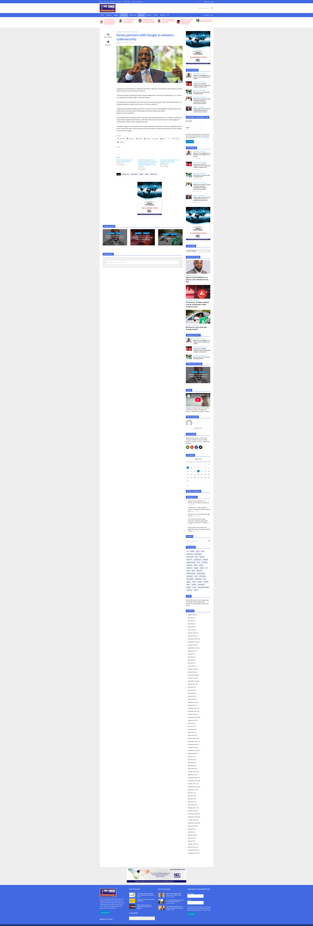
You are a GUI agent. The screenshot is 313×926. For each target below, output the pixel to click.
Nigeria (188, 582)
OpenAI (200, 582)
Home (100, 1)
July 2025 (190, 654)
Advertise (112, 1)
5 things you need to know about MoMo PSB (146, 900)
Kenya (146, 174)
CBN (196, 557)
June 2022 (191, 759)
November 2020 (192, 817)
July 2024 (190, 687)
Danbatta (205, 559)
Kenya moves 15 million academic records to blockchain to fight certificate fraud (128, 22)
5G (187, 551)
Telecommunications (203, 587)
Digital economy (191, 562)
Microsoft (199, 570)
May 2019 (191, 838)
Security (194, 584)
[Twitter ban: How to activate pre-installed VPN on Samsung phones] (132, 895)
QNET (188, 584)
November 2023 (192, 711)
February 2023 (192, 738)
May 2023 (191, 729)
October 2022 (192, 747)
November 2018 (192, 853)
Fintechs (195, 107)
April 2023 (191, 732)
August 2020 (191, 826)
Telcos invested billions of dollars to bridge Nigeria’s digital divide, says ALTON (206, 21)
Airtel (202, 551)
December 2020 (192, 814)
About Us (106, 1)
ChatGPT (202, 557)
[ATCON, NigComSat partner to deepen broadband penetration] (161, 908)
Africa (197, 551)
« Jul (187, 486)
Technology (123, 15)
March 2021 (191, 805)
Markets (149, 15)
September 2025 (192, 648)
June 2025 (191, 657)
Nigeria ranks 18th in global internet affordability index (173, 894)
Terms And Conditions (137, 1)
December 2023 (192, 708)
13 (198, 471)
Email (188, 127)
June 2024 (191, 690)
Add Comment (108, 37)
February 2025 (192, 669)
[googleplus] (192, 447)
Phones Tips (132, 15)
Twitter (196, 590)
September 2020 (192, 823)
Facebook (189, 565)
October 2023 (192, 714)
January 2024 (191, 705)
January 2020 (191, 835)
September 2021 (192, 786)
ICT (207, 568)
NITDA (194, 582)
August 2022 (191, 753)
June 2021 (191, 796)
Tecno (194, 587)
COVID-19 (189, 559)
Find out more (105, 912)
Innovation (141, 15)
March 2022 (191, 768)
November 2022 (192, 744)
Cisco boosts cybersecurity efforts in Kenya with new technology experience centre (169, 161)
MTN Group (202, 576)
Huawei (202, 568)
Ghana (201, 565)
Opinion (155, 15)
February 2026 (192, 633)
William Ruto (153, 174)
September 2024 (192, 681)
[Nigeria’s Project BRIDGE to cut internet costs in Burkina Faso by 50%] (101, 21)
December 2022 (192, 741)
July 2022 (190, 756)
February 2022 (192, 771)
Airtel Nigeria (198, 554)
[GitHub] (200, 447)
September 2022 (192, 750)
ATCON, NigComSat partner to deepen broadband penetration (174, 907)
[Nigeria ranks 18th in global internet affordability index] (161, 895)
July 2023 (190, 723)
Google (141, 174)
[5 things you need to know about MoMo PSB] (132, 900)
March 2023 (191, 735)
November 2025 (192, 642)
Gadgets (116, 15)
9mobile (192, 551)
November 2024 (192, 675)
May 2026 (191, 624)
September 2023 (192, 717)
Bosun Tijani (190, 557)
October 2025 (192, 645)
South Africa (201, 584)
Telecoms (108, 15)
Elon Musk (204, 562)
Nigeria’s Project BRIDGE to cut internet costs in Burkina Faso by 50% (110, 21)
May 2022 (191, 762)
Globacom (189, 568)
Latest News (126, 32)
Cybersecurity (125, 174)
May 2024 (191, 693)
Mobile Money (201, 573)
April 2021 (191, 802)
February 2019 (192, 844)
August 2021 (191, 789)
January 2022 (191, 774)
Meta (193, 570)
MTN (196, 576)
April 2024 (191, 696)
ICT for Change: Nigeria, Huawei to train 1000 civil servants (174, 900)
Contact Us (119, 1)
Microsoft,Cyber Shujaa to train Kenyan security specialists (125, 160)
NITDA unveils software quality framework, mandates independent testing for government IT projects (168, 22)
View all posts (198, 428)
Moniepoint (190, 576)
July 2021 (190, 793)
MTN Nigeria (190, 579)
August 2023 (191, 720)
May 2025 (191, 660)
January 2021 (191, 811)
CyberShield (134, 174)
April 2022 (191, 765)
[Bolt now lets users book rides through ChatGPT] (140, 20)
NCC (204, 579)
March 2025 (191, 666)
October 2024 (192, 678)
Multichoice (198, 579)
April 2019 (191, 841)
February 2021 (192, 808)
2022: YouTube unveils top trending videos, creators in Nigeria (144, 906)
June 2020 (191, 832)
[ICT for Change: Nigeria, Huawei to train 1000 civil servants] (161, 901)
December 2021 (192, 777)
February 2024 (192, 702)
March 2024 (191, 699)
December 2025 (192, 639)
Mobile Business (191, 573)
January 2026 (191, 636)
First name (189, 121)
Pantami (206, 582)
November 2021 (192, 780)
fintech (195, 565)
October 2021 (192, 783)
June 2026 (191, 621)
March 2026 (191, 630)
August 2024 (191, 684)
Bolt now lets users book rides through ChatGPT (148, 20)
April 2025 (191, 663)
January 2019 (191, 847)
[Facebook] (196, 447)
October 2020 (192, 820)
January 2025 (191, 672)
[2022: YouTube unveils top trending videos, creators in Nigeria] (132, 906)
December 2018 (192, 850)
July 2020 (190, 829)
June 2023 (191, 726)
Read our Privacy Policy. (202, 137)
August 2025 (191, 651)
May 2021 (191, 799)
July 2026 (190, 618)
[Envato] (187, 447)
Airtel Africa (190, 554)
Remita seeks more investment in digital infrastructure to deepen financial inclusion (187, 22)
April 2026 (191, 627)
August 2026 (191, 614)
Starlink (188, 587)
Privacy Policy (126, 1)
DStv (198, 562)
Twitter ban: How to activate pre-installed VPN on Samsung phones (145, 895)
